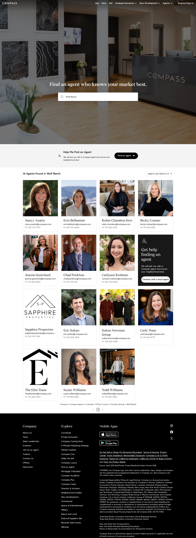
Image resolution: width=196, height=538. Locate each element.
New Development (70, 497)
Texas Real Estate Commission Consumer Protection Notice (124, 519)
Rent (104, 3)
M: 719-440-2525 (109, 227)
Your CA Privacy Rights (114, 462)
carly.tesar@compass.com (152, 334)
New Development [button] (148, 3)
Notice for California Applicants (123, 458)
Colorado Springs (117, 404)
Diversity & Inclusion (70, 488)
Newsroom (28, 467)
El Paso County (102, 404)
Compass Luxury (69, 462)
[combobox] (98, 96)
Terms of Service (151, 452)
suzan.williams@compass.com (77, 393)
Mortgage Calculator (71, 471)
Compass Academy (70, 475)
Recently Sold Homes (71, 522)
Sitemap (65, 527)
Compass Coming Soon (72, 441)
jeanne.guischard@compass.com (40, 278)
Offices (26, 462)
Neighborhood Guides (71, 492)
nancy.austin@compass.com (38, 224)
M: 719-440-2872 (32, 282)
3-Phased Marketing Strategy (75, 445)
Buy (97, 3)
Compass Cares (68, 484)
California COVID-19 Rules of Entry (155, 458)
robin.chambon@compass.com (116, 224)
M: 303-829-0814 (71, 337)
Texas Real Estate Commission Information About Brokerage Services (128, 517)
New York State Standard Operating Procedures (119, 526)
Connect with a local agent (155, 279)
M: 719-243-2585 (109, 397)
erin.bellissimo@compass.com (77, 224)
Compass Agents (77, 404)
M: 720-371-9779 (32, 227)
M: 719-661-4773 (147, 337)
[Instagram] (171, 425)
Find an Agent (68, 467)
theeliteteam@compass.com (38, 393)
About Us (27, 432)
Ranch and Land (69, 514)
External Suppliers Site (71, 518)
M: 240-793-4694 (71, 227)
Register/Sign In (185, 3)
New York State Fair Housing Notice (114, 524)
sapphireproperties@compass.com (40, 333)
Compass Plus (67, 480)
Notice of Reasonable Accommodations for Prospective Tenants (126, 529)
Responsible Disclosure (134, 455)
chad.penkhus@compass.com (77, 278)
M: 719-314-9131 (70, 282)
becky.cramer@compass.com (153, 224)
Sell (110, 3)
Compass (63, 404)
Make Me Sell (67, 458)
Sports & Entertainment (72, 505)
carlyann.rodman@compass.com (117, 278)
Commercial (66, 501)
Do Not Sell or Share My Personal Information (121, 452)
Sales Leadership (31, 441)
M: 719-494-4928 (71, 397)
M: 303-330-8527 (110, 282)
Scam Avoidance (115, 455)
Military (64, 510)
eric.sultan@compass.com (75, 334)
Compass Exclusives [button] (124, 3)
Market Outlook (68, 450)
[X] (171, 438)
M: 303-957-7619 (32, 336)
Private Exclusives (69, 437)
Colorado (89, 404)
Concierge (66, 432)
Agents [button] (166, 3)
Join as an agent (31, 450)
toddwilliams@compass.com (115, 393)
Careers (26, 454)
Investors (27, 445)
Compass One (68, 454)
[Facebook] (171, 431)
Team (25, 437)
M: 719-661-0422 (147, 227)
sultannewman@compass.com (116, 338)
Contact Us (28, 458)
